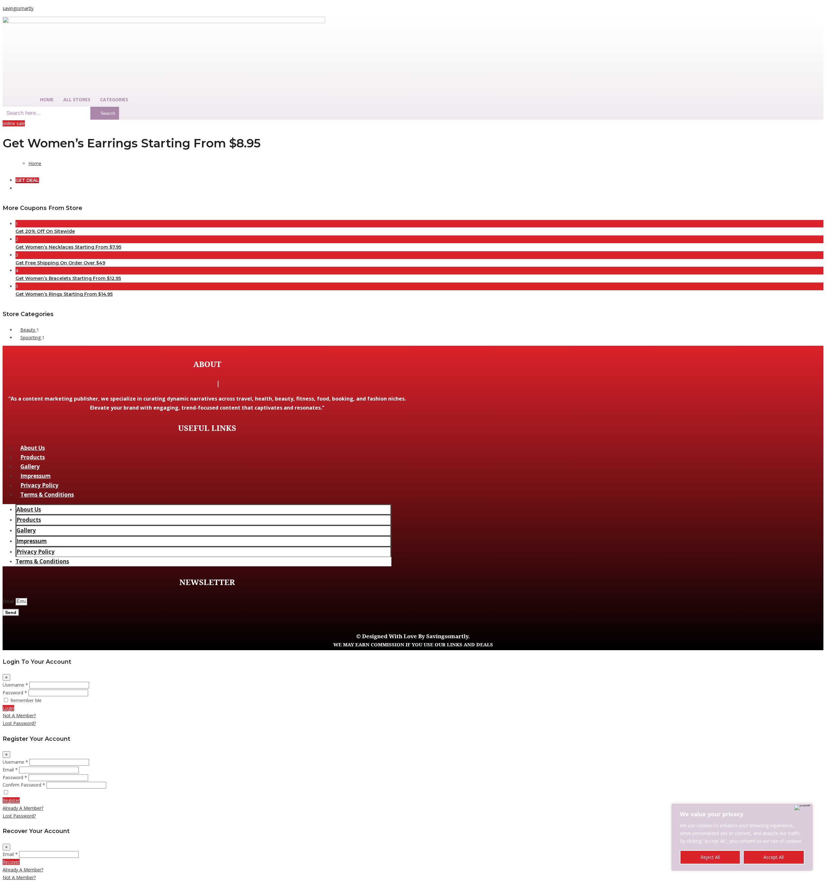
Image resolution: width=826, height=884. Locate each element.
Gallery (30, 466)
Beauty (28, 330)
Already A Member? (23, 808)
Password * (15, 693)
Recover (11, 862)
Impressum (35, 476)
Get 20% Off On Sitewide (45, 231)
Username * (15, 685)
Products (32, 457)
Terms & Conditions (47, 494)
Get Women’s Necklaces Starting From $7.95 (68, 247)
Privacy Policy (39, 485)
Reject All (710, 857)
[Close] (802, 807)
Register (11, 800)
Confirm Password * (24, 785)
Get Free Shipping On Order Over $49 (60, 263)
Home (47, 99)
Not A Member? (19, 715)
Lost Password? (19, 723)
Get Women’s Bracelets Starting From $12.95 (68, 278)
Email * (10, 770)
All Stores (76, 99)
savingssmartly (18, 8)
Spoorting (31, 337)
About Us (32, 448)
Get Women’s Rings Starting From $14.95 (64, 294)
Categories (114, 99)
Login (8, 708)
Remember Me (26, 700)
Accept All (773, 857)
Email (9, 601)
